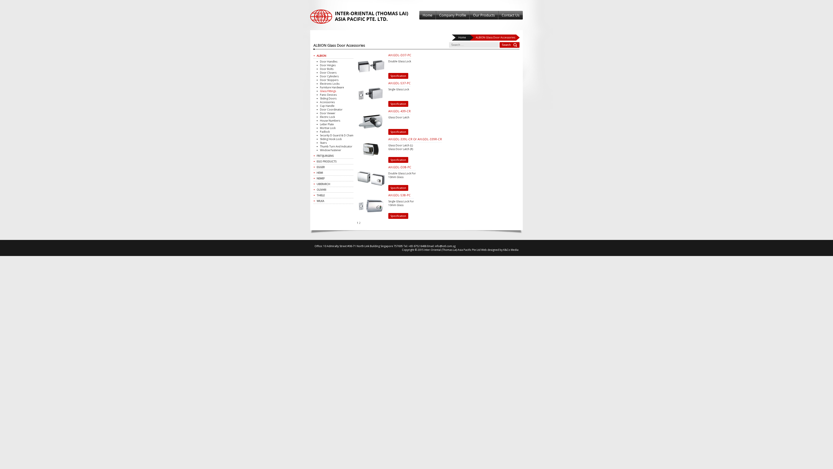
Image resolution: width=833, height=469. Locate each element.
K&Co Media (510, 250)
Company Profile (452, 15)
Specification (398, 76)
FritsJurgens (325, 156)
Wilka (320, 201)
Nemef (321, 178)
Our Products (484, 15)
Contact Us (511, 15)
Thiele (321, 195)
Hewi (320, 173)
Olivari (321, 190)
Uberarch (323, 184)
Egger (321, 167)
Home (427, 15)
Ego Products (326, 161)
